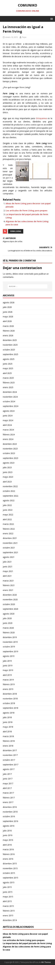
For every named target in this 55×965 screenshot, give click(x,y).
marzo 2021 (8, 580)
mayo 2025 (8, 368)
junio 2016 (7, 835)
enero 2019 (8, 689)
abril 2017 (7, 788)
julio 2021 (7, 561)
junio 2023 (7, 472)
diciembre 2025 (10, 340)
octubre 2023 (9, 453)
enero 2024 (8, 439)
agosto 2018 (8, 712)
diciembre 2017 (10, 750)
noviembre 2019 (10, 642)
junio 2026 (7, 312)
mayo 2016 (8, 840)
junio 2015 (7, 892)
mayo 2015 (8, 896)
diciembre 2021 (10, 538)
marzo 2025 (8, 378)
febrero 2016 (9, 854)
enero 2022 (8, 533)
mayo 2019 (8, 670)
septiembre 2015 (10, 877)
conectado (29, 273)
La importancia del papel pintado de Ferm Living (27, 943)
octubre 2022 (9, 491)
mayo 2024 (8, 420)
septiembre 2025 (10, 354)
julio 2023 (7, 467)
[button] (51, 19)
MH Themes (46, 962)
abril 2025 (7, 373)
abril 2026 (7, 321)
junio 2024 (7, 415)
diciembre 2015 (10, 863)
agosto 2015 (8, 882)
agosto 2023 (8, 462)
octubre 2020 (9, 604)
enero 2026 (8, 335)
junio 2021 (7, 566)
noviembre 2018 (10, 698)
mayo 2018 (8, 726)
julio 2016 (7, 830)
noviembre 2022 (10, 486)
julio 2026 (7, 307)
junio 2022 (7, 510)
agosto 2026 (8, 302)
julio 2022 (7, 505)
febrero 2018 (9, 741)
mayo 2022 (8, 514)
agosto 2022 (8, 500)
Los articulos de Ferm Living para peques (26, 210)
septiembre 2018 (10, 708)
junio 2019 (7, 665)
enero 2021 (8, 590)
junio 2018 (7, 722)
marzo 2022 (8, 524)
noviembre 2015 (10, 868)
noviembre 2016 (10, 811)
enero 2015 (8, 915)
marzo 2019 (8, 679)
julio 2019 (7, 661)
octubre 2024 (9, 401)
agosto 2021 (8, 557)
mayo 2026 (8, 316)
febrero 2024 (9, 434)
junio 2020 (7, 623)
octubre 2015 (9, 873)
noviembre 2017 (10, 755)
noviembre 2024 (10, 396)
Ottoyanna (41, 118)
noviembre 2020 (10, 599)
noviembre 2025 (10, 344)
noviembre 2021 (10, 543)
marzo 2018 (8, 736)
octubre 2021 (9, 547)
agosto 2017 (8, 769)
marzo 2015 (8, 906)
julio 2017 (7, 774)
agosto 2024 (8, 411)
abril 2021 (7, 576)
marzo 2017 (8, 792)
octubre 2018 (9, 703)
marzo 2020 (8, 627)
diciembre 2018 (10, 693)
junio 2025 (7, 363)
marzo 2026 (8, 326)
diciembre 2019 (10, 637)
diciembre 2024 (10, 392)
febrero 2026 (9, 330)
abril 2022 (7, 519)
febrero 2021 (9, 585)
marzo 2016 (8, 849)
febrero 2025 (9, 382)
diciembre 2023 (10, 444)
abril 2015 (7, 901)
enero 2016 (8, 859)
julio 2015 (7, 887)
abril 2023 (7, 481)
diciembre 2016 (10, 807)
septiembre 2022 (10, 495)
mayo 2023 (8, 477)
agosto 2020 (8, 613)
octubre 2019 (9, 646)
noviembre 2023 (10, 448)
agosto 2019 (8, 656)
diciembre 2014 (10, 920)
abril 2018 (7, 731)
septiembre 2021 (10, 552)
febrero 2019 (9, 684)
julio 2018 (7, 717)
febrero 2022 (9, 528)
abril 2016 (7, 844)
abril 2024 (7, 425)
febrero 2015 (9, 910)
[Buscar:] (27, 286)
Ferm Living (15, 231)
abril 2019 (7, 675)
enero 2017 (8, 802)
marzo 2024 (8, 429)
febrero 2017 (9, 797)
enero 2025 (8, 387)
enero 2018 (8, 745)
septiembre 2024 (10, 406)
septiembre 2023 (10, 458)
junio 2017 (7, 778)
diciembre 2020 (10, 594)
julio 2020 (7, 618)
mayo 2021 (8, 571)
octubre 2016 (9, 816)
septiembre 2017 (10, 764)
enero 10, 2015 (11, 37)
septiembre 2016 (10, 821)
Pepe (24, 37)
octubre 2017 (9, 760)
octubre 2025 (9, 349)
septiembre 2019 (10, 651)
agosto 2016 (8, 825)
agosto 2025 (8, 359)
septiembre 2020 (10, 609)
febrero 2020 (9, 632)
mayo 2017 (8, 783)
